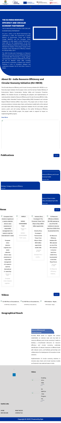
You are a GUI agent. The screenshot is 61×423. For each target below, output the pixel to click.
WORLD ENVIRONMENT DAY (23, 224)
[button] (30, 7)
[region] (45, 34)
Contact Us (19, 413)
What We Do (19, 410)
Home (2, 410)
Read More (4, 117)
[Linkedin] (14, 374)
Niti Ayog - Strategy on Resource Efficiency (12, 186)
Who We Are (4, 413)
